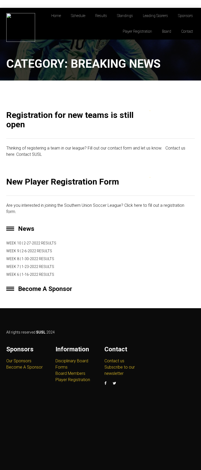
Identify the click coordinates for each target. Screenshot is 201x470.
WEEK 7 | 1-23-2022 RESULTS (30, 267)
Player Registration (137, 31)
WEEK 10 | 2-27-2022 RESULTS (31, 243)
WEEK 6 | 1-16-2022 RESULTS (30, 274)
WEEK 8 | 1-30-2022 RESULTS (30, 259)
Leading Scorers (155, 16)
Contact (187, 31)
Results (101, 16)
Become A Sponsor (24, 367)
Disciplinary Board (71, 360)
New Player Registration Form (62, 182)
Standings (125, 16)
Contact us (114, 360)
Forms (61, 367)
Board (166, 31)
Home (56, 16)
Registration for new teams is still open (69, 119)
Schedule (78, 16)
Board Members (70, 373)
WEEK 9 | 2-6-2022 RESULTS (29, 251)
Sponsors (185, 16)
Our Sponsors (18, 360)
